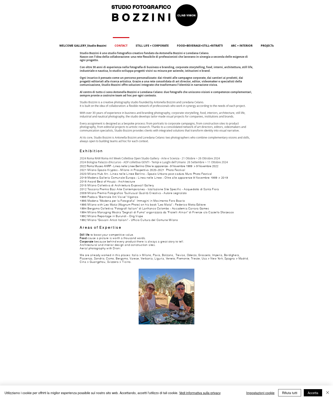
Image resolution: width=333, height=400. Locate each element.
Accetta (313, 392)
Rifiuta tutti (289, 392)
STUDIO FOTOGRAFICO (141, 7)
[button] (200, 43)
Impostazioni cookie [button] (260, 392)
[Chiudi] (327, 392)
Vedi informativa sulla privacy (200, 392)
